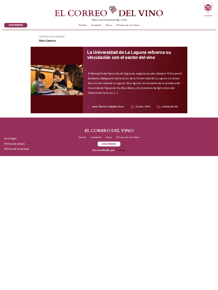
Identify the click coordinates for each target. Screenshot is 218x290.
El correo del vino (109, 13)
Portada (82, 25)
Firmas (109, 25)
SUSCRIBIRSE (16, 25)
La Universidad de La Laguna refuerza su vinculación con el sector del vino (129, 55)
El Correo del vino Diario (127, 25)
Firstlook (120, 150)
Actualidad (96, 25)
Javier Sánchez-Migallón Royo (108, 106)
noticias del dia (170, 106)
